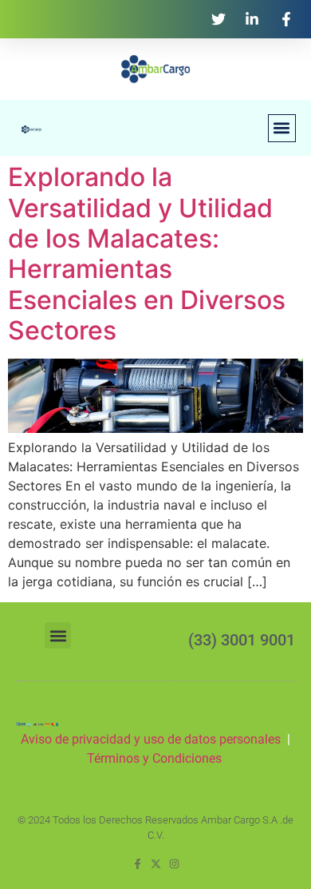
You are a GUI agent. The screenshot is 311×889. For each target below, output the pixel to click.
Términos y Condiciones (156, 758)
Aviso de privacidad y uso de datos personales (151, 739)
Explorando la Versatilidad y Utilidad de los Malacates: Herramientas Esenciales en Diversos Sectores (146, 253)
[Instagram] (174, 864)
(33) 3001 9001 (241, 639)
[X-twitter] (156, 864)
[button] (282, 128)
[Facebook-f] (137, 864)
